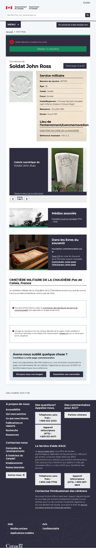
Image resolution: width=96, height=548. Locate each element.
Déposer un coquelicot (48, 49)
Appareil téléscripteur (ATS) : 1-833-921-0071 (48, 432)
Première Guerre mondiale (64, 219)
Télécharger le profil (75, 66)
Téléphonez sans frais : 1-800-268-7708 (48, 479)
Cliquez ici (63, 333)
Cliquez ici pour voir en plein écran (28, 193)
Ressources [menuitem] (12, 434)
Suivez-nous (17, 476)
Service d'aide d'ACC (46, 451)
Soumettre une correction (66, 374)
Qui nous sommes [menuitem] (16, 414)
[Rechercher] (87, 15)
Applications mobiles (22, 533)
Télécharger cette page (64, 265)
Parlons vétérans (77, 415)
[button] (12, 198)
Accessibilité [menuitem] (13, 409)
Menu (14, 24)
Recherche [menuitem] (12, 430)
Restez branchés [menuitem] (15, 467)
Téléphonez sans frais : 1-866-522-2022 (48, 418)
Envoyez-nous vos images (29, 374)
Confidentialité (50, 528)
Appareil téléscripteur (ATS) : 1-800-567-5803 (77, 480)
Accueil (9, 32)
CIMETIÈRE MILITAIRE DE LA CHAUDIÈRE (59, 131)
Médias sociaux (19, 528)
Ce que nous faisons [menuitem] (17, 418)
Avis (44, 524)
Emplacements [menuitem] (14, 463)
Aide (10, 524)
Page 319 (56, 256)
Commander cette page (64, 262)
